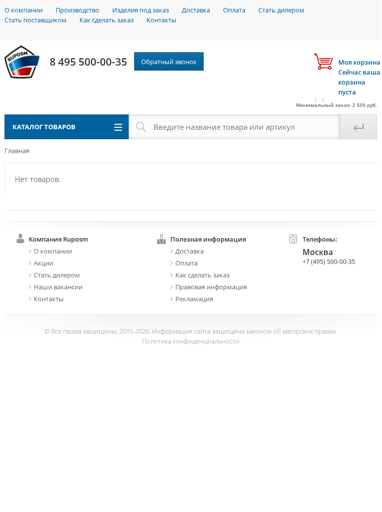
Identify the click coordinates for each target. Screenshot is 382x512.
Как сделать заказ (106, 19)
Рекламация (194, 299)
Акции (43, 263)
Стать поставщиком (35, 19)
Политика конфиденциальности (190, 341)
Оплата (234, 9)
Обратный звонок (169, 61)
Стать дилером (281, 9)
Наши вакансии (58, 287)
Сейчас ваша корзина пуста (359, 77)
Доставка (196, 9)
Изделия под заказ (140, 9)
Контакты (161, 19)
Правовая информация (211, 287)
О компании (23, 9)
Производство (77, 9)
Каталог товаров (44, 126)
